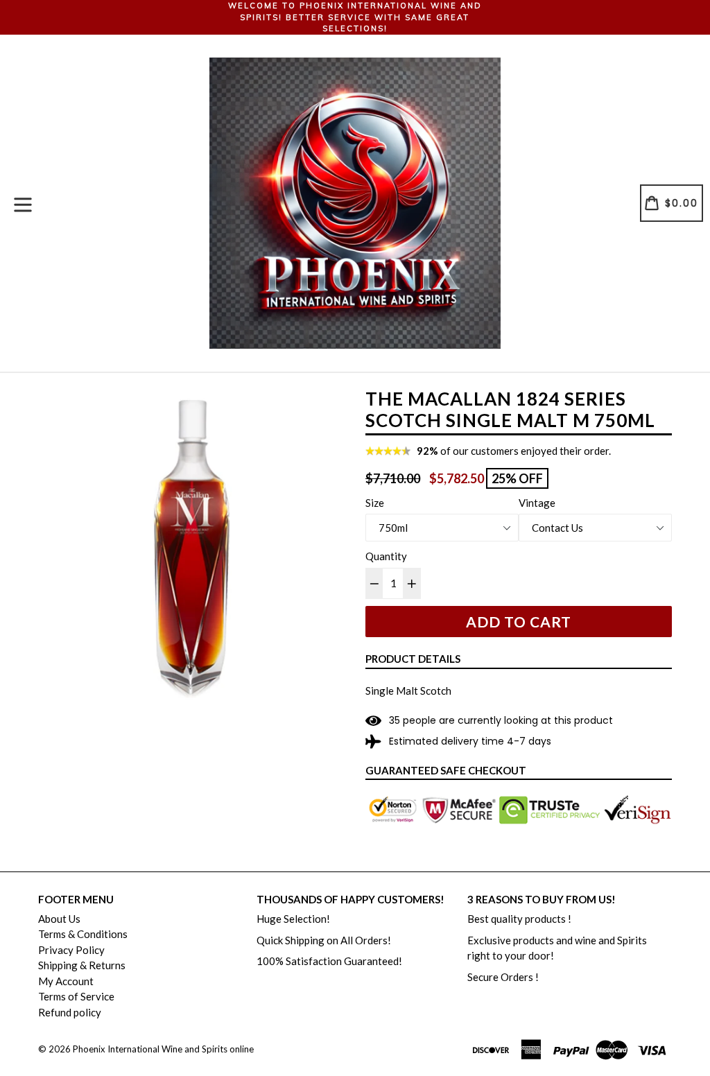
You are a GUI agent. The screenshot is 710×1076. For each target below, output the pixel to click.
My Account (66, 981)
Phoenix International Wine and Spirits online (163, 1049)
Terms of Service (76, 996)
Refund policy (69, 1012)
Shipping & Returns (81, 965)
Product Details (412, 658)
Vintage (537, 502)
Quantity (386, 556)
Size (374, 502)
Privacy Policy (71, 950)
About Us (59, 918)
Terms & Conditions (83, 934)
